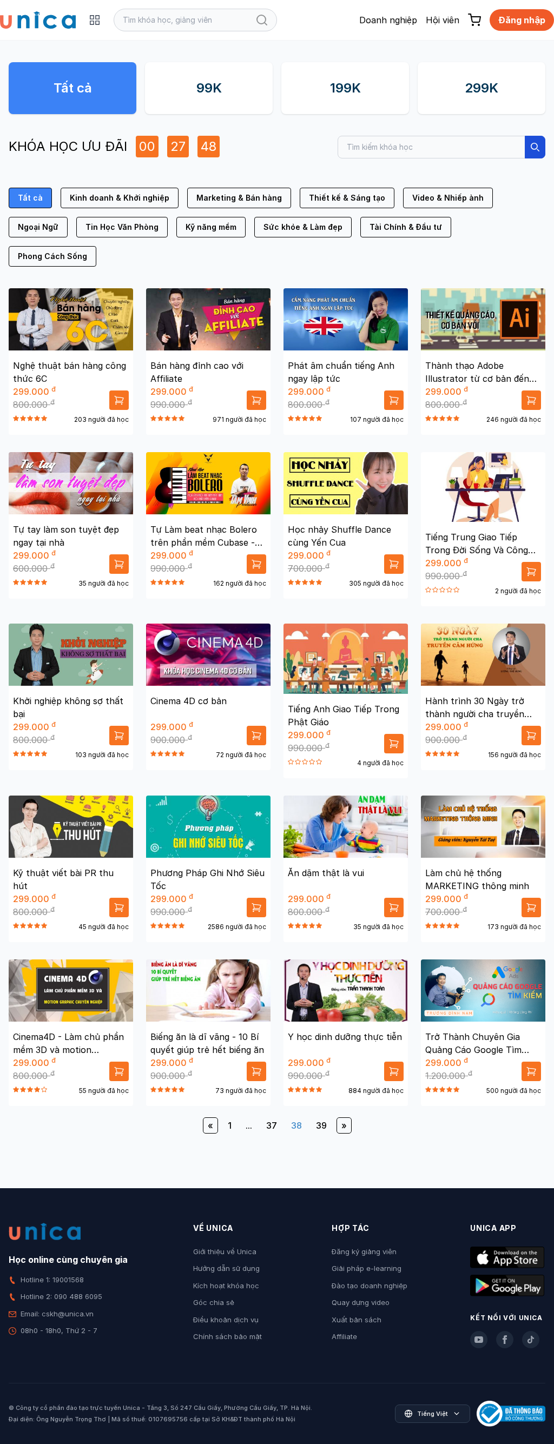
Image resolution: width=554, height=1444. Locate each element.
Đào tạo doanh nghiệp (369, 1285)
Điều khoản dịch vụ (226, 1319)
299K (481, 88)
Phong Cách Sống (52, 256)
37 (271, 1125)
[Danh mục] (94, 20)
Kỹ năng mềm (211, 226)
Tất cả (73, 88)
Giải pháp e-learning (366, 1268)
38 (296, 1125)
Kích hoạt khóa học (226, 1285)
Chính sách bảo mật (227, 1336)
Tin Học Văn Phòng (122, 226)
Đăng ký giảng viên (364, 1251)
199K (345, 88)
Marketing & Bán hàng (239, 197)
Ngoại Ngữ (38, 226)
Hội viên (442, 20)
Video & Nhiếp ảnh (448, 197)
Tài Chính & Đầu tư (406, 226)
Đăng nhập (521, 20)
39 (321, 1125)
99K (209, 88)
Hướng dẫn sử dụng (226, 1268)
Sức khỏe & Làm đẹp (302, 226)
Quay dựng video (361, 1302)
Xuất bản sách (356, 1319)
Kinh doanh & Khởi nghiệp (119, 197)
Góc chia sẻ (213, 1302)
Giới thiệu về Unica (224, 1251)
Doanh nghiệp (388, 20)
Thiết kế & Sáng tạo (347, 197)
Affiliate (344, 1336)
